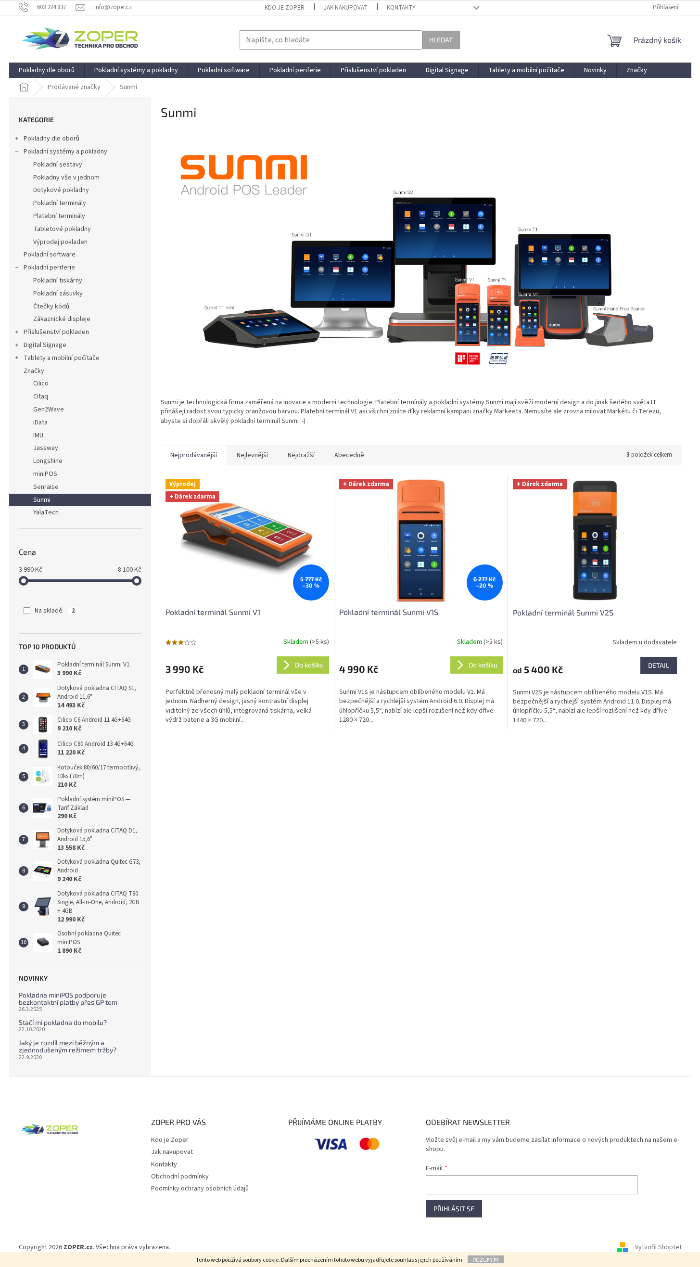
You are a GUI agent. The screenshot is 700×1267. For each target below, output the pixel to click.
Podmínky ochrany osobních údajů (200, 1188)
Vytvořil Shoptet (658, 1247)
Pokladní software (50, 254)
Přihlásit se (453, 1208)
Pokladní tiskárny (57, 280)
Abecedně (349, 455)
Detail (658, 665)
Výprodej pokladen (60, 242)
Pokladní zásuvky (58, 293)
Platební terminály (59, 216)
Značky (34, 371)
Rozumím (485, 1259)
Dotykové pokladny (61, 190)
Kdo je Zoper (285, 7)
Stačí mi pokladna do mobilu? (63, 1022)
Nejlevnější (252, 455)
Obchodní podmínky (180, 1176)
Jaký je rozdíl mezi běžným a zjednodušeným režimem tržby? (67, 1046)
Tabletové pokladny (62, 229)
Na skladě (55, 610)
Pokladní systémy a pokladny (65, 151)
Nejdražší (301, 455)
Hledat (441, 40)
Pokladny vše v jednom (66, 177)
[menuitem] (46, 70)
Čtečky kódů (51, 306)
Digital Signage (45, 345)
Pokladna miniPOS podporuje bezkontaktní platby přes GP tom (68, 998)
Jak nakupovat (346, 7)
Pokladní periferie (49, 267)
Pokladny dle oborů (51, 138)
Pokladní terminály (59, 203)
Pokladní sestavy (57, 164)
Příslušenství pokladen (56, 332)
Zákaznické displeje (61, 319)
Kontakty (401, 7)
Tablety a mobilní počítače (62, 358)
